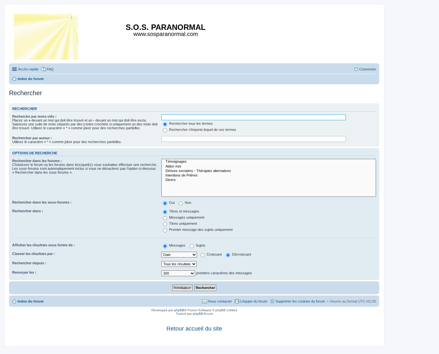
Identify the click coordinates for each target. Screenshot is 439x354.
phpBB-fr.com (203, 313)
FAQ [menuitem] (50, 69)
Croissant (214, 254)
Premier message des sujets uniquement (200, 229)
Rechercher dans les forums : (37, 161)
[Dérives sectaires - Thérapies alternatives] (268, 171)
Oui (171, 202)
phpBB (179, 310)
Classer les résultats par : (33, 254)
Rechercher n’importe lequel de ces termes (202, 130)
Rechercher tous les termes (190, 123)
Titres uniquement (182, 223)
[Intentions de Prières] (268, 175)
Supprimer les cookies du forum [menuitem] (300, 301)
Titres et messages (183, 211)
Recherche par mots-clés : (34, 116)
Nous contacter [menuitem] (220, 301)
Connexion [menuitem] (367, 69)
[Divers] (268, 180)
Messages (176, 245)
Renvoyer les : (24, 272)
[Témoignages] (268, 161)
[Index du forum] (46, 35)
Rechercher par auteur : (32, 138)
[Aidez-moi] (268, 166)
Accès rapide (28, 69)
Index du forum (31, 301)
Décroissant (241, 254)
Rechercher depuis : (29, 263)
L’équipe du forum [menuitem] (253, 301)
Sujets (200, 245)
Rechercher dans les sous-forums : (42, 202)
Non (187, 202)
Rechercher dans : (27, 211)
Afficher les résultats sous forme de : (43, 245)
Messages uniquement (186, 217)
